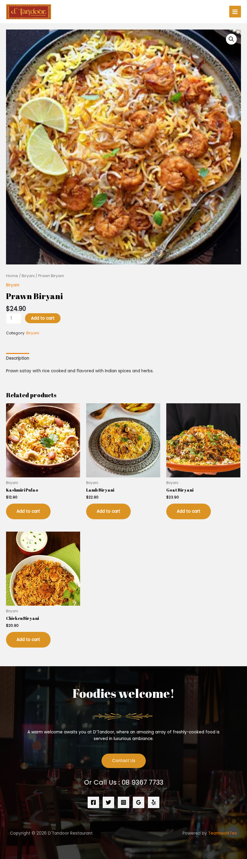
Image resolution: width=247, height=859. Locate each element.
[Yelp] (153, 802)
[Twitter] (108, 802)
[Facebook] (93, 802)
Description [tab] (17, 358)
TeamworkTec (222, 833)
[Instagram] (123, 802)
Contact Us (123, 761)
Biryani (28, 275)
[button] (231, 39)
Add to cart (43, 318)
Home (12, 275)
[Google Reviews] (138, 802)
